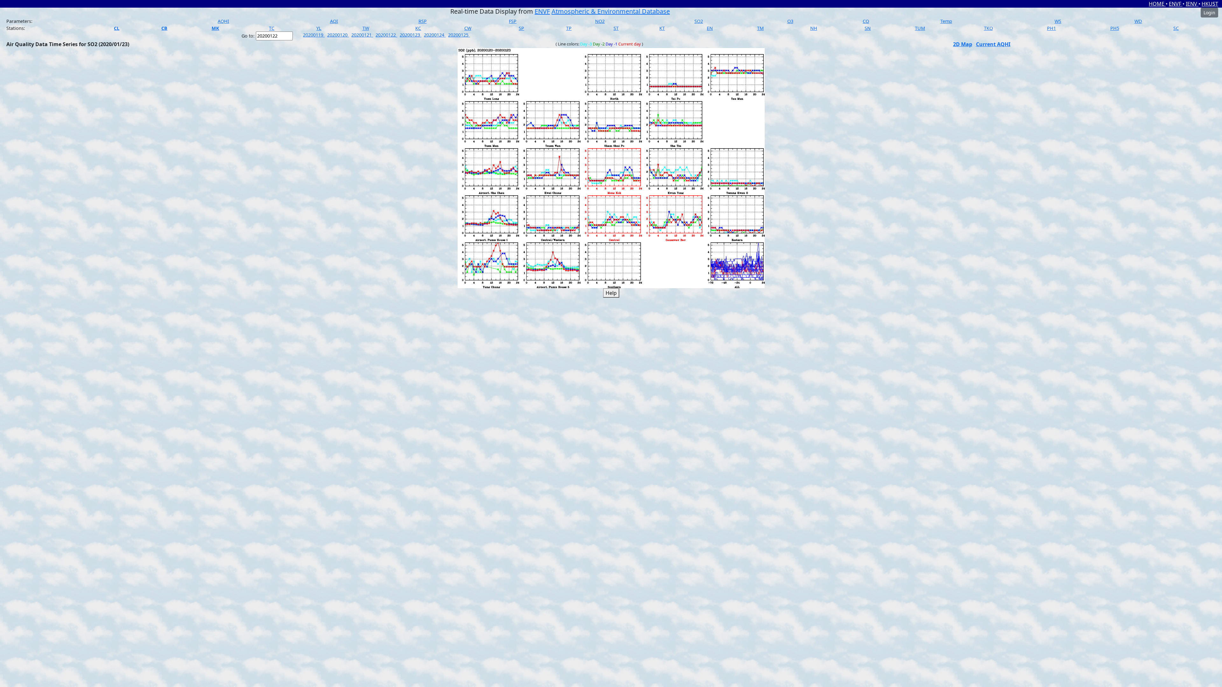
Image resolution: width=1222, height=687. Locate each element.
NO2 (600, 21)
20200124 (435, 35)
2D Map (962, 44)
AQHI (223, 21)
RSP (422, 21)
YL (318, 28)
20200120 (338, 35)
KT (662, 28)
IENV (1192, 3)
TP (569, 28)
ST (616, 28)
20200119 (314, 35)
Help (611, 292)
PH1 (1051, 28)
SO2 (698, 21)
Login (1209, 13)
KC (418, 28)
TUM (920, 28)
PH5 (1114, 28)
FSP (512, 21)
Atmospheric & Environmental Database (610, 11)
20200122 (386, 35)
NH (813, 28)
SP (521, 28)
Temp (946, 21)
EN (710, 28)
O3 (790, 21)
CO (866, 21)
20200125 (459, 35)
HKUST (1210, 3)
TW (365, 28)
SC (1176, 28)
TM (760, 28)
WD (1138, 21)
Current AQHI (993, 44)
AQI (334, 21)
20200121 (362, 35)
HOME (1157, 3)
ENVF (1176, 3)
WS (1058, 21)
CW (467, 28)
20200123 (410, 35)
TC (271, 28)
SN (868, 28)
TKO (988, 28)
